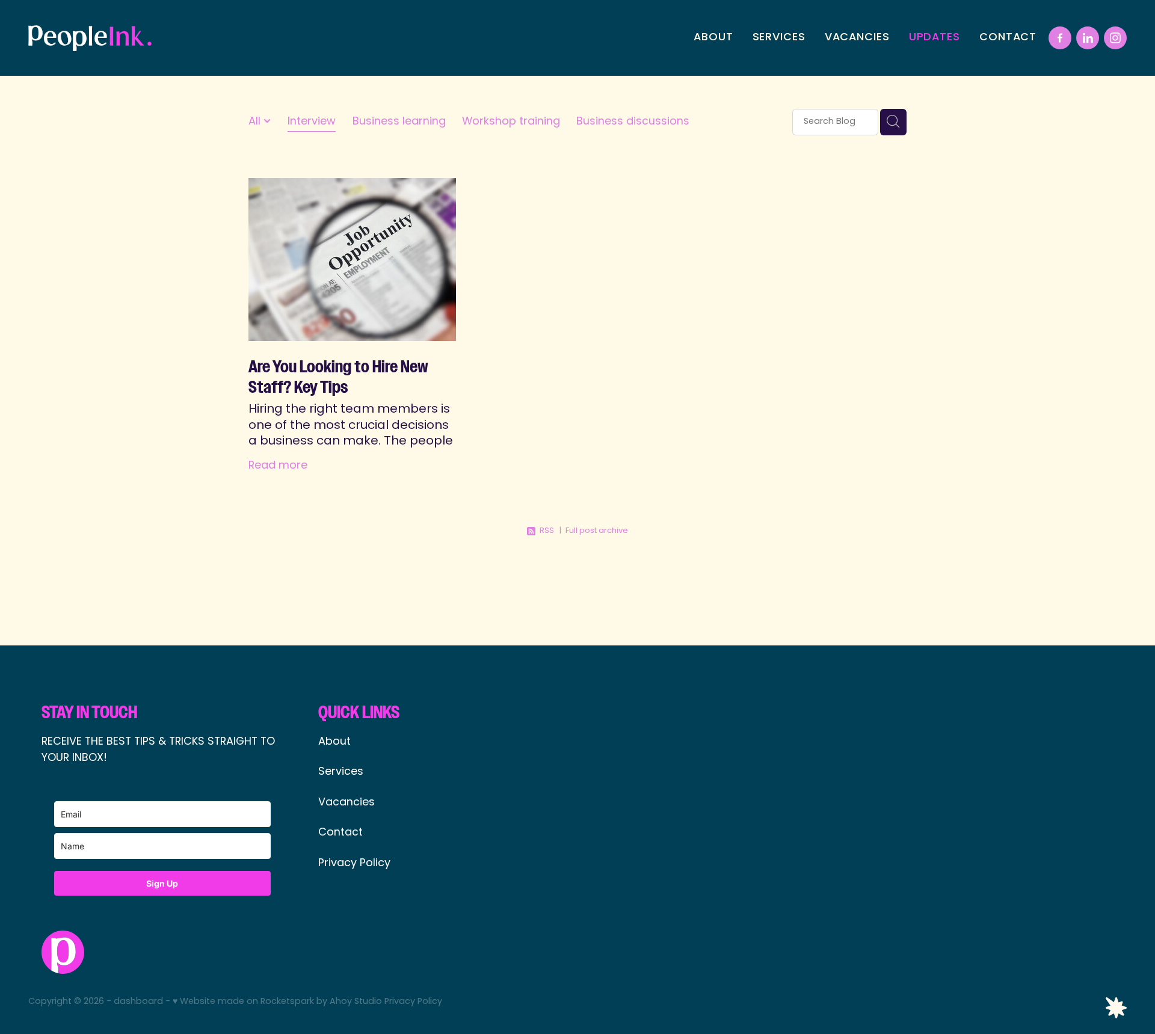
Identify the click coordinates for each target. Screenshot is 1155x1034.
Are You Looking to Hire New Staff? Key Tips (338, 377)
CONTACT (1007, 37)
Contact (340, 833)
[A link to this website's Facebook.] (1060, 37)
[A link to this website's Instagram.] (1115, 37)
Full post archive (596, 531)
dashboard (138, 1002)
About (336, 742)
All (255, 122)
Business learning (399, 122)
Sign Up (162, 883)
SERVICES (779, 37)
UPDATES (934, 37)
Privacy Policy (354, 863)
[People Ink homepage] (138, 38)
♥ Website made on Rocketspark (243, 1002)
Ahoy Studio (356, 1002)
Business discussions (632, 122)
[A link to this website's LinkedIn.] (1087, 37)
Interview (312, 122)
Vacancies (346, 802)
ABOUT (713, 37)
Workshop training (511, 122)
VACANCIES (857, 37)
